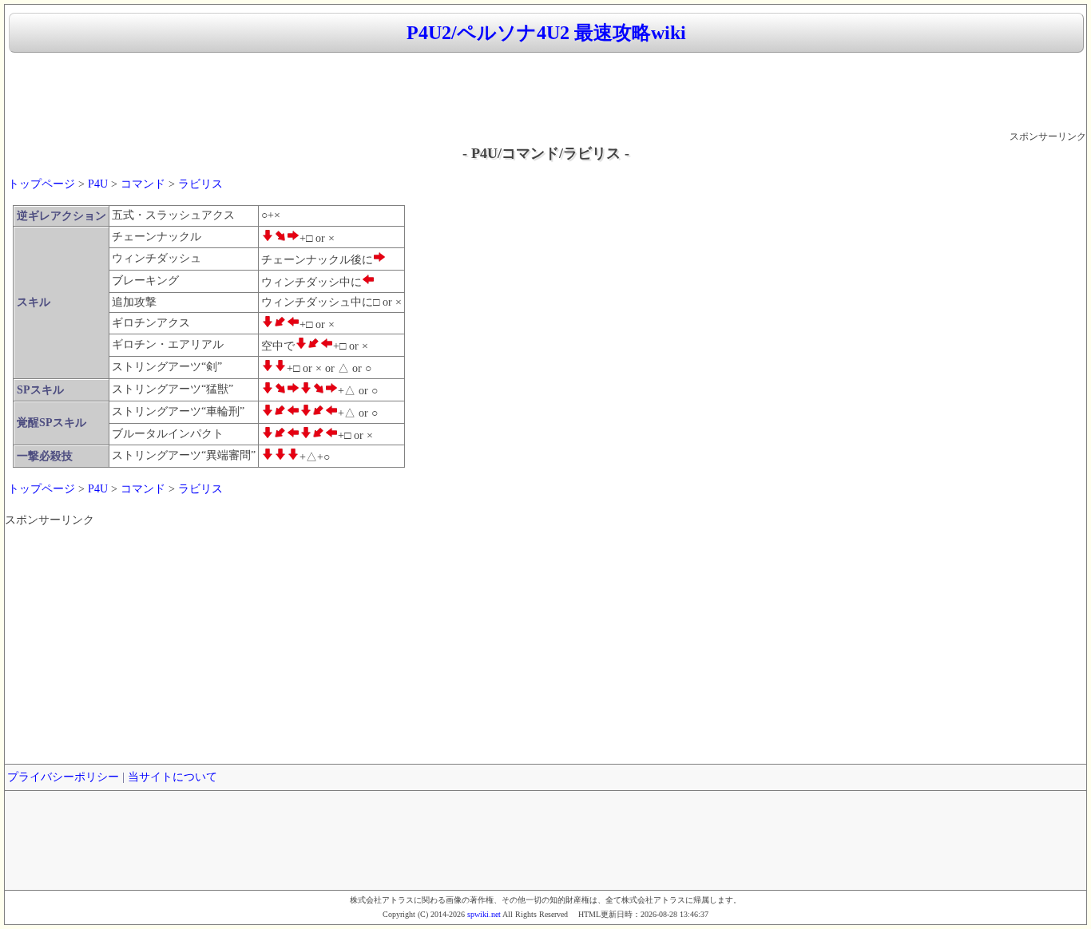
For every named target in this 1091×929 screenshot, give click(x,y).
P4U (98, 184)
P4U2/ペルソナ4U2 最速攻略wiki (546, 32)
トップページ (41, 184)
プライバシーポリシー (63, 777)
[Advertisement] (545, 92)
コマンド (143, 184)
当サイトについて (172, 777)
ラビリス (200, 184)
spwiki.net (484, 914)
